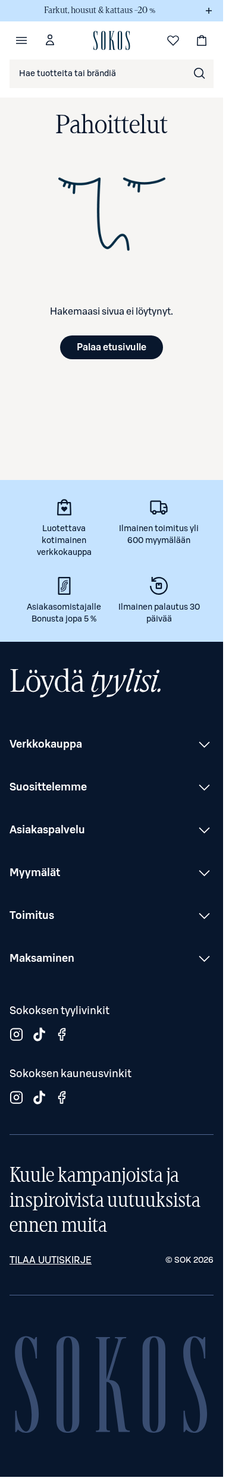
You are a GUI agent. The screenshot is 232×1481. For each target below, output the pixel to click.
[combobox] (112, 73)
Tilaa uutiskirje (51, 1260)
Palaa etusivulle (111, 347)
